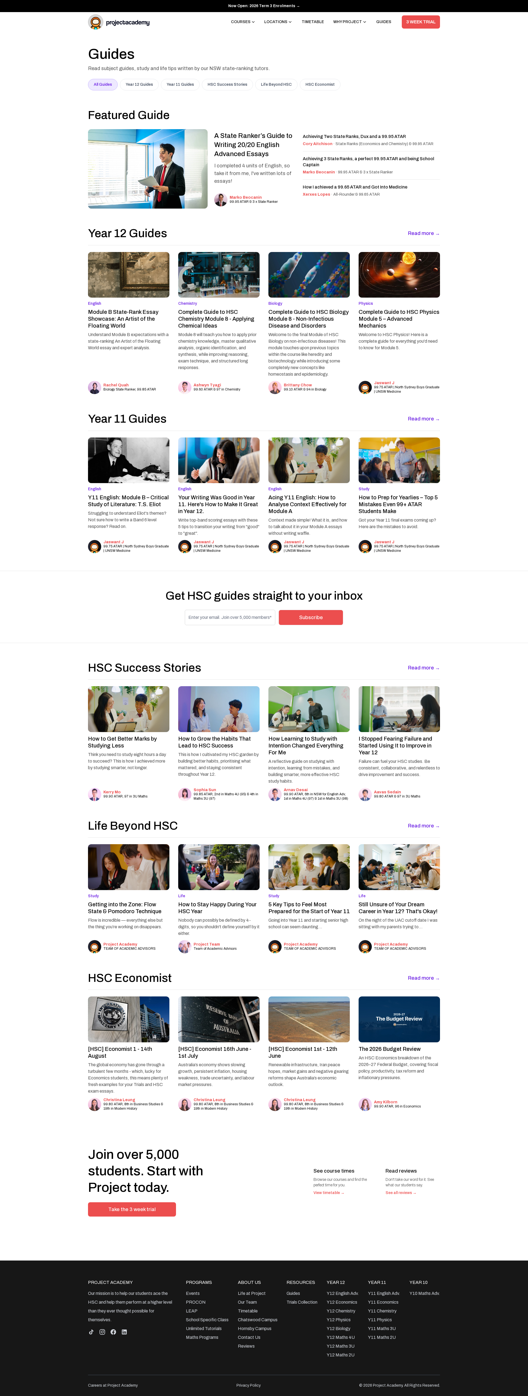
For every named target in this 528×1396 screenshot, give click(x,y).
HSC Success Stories (227, 84)
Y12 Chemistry (341, 1311)
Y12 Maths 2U (340, 1355)
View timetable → (329, 1193)
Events (193, 1293)
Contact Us (249, 1337)
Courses (241, 22)
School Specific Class (207, 1319)
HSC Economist (320, 84)
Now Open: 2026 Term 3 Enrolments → (264, 6)
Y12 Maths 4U (341, 1337)
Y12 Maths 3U (340, 1346)
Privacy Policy (249, 1385)
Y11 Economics (383, 1302)
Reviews (246, 1346)
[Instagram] (102, 1332)
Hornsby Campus (254, 1328)
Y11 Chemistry (382, 1311)
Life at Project (252, 1293)
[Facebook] (113, 1332)
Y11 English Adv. (384, 1293)
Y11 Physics (380, 1319)
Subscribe (311, 617)
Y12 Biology (338, 1328)
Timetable (313, 22)
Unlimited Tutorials (204, 1328)
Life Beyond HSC (276, 84)
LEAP (191, 1311)
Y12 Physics (339, 1319)
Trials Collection (302, 1302)
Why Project (347, 22)
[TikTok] (91, 1332)
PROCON (196, 1302)
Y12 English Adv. (343, 1293)
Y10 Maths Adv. (424, 1293)
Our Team (247, 1302)
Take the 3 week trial (132, 1209)
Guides (383, 22)
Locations (275, 22)
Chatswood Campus (257, 1319)
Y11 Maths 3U (382, 1328)
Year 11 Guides (180, 84)
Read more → (424, 233)
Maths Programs (202, 1337)
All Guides (103, 84)
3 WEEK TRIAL (421, 22)
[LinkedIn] (124, 1332)
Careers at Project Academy (113, 1385)
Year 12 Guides (139, 84)
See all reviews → (401, 1193)
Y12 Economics (342, 1302)
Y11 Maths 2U (382, 1337)
